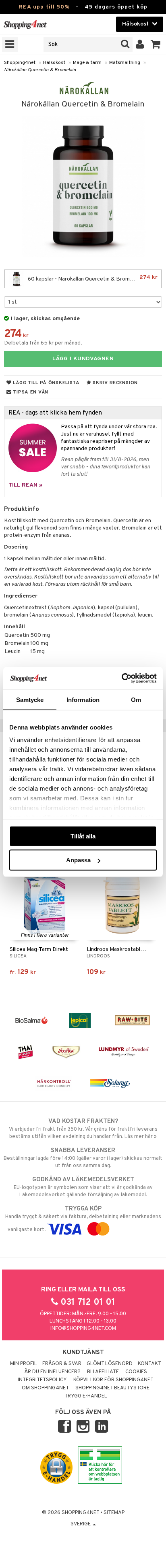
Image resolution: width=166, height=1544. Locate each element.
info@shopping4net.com (83, 1328)
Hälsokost (54, 63)
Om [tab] (136, 699)
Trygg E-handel (85, 1396)
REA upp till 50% (44, 7)
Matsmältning (124, 63)
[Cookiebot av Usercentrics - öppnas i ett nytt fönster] (121, 678)
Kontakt (149, 1364)
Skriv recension (114, 383)
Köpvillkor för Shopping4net (113, 1380)
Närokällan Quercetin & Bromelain (40, 70)
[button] (155, 44)
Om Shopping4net (45, 1388)
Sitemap (114, 1513)
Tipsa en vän (30, 392)
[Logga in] (140, 44)
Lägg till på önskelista (46, 383)
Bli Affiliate (103, 1372)
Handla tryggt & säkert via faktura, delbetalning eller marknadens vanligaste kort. (83, 1219)
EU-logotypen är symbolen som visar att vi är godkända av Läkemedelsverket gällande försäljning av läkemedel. (83, 1187)
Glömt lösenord (110, 1364)
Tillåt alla (83, 835)
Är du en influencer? (52, 1372)
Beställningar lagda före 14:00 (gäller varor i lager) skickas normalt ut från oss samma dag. (83, 1158)
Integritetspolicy (42, 1380)
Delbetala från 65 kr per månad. (43, 343)
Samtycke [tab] (30, 699)
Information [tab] (83, 699)
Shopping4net (19, 63)
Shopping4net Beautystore (112, 1388)
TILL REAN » (25, 485)
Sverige (81, 1524)
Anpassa (78, 860)
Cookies (136, 1372)
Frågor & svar (61, 1364)
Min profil (23, 1364)
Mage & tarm (87, 63)
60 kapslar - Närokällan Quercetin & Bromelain (92, 278)
